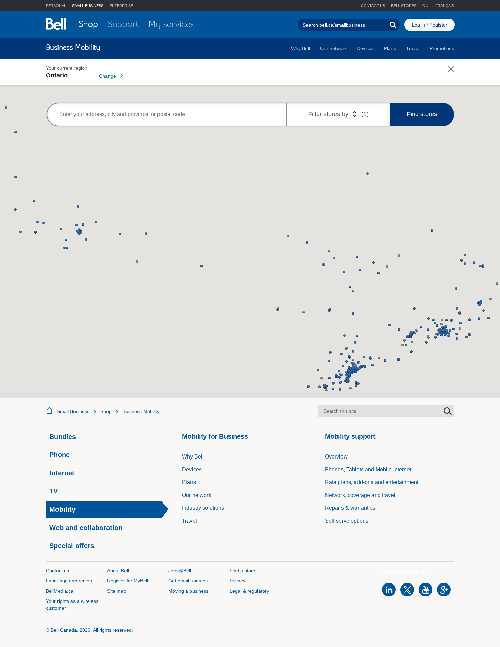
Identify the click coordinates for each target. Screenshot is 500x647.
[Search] (393, 25)
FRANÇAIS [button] (444, 6)
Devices (365, 48)
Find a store (242, 570)
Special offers (71, 546)
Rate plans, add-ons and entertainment (371, 482)
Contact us (373, 6)
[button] (401, 6)
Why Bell (300, 48)
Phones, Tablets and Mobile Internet (368, 469)
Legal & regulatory (249, 591)
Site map (116, 591)
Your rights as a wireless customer (72, 604)
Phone (59, 455)
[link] (134, 72)
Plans (390, 48)
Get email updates (188, 580)
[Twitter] (407, 589)
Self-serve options (346, 521)
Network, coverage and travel (360, 495)
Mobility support (350, 436)
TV (53, 491)
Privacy (237, 580)
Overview (336, 457)
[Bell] (56, 24)
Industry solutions (203, 508)
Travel (412, 48)
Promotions (442, 48)
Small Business (73, 411)
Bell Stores (403, 6)
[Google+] (444, 589)
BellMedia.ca (59, 591)
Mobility (62, 509)
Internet (61, 473)
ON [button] (425, 6)
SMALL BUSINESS (87, 6)
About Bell (118, 570)
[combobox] (167, 114)
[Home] (49, 410)
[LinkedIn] (389, 589)
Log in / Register (429, 24)
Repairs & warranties (350, 508)
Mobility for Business (215, 436)
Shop (106, 411)
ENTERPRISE (121, 6)
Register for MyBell (127, 580)
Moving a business (188, 591)
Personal (56, 6)
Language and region (69, 580)
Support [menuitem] (122, 24)
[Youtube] (425, 589)
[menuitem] (88, 24)
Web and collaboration (85, 528)
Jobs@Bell (179, 570)
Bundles (62, 437)
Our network (333, 48)
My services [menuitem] (171, 24)
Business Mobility (141, 411)
